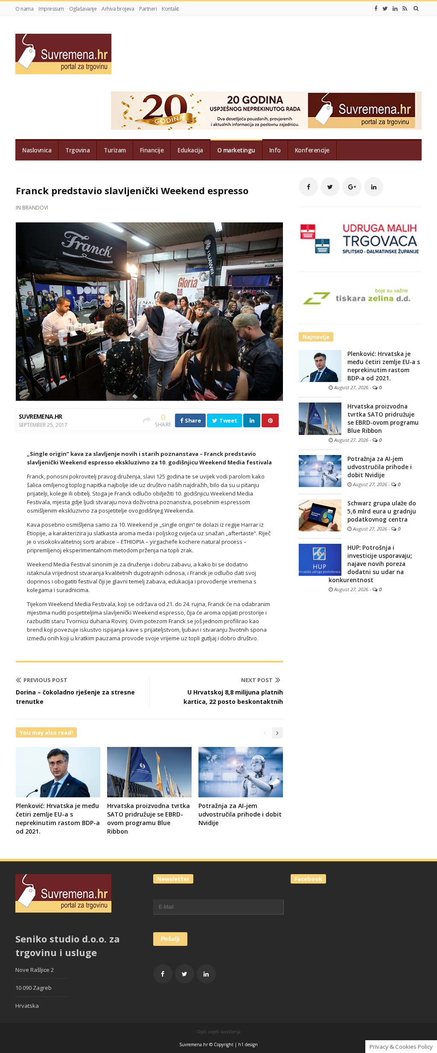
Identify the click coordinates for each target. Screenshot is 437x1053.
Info (275, 150)
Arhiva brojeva (118, 8)
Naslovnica (36, 150)
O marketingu (236, 150)
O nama (24, 8)
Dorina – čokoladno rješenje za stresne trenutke (75, 697)
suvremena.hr (40, 416)
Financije (152, 150)
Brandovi (35, 207)
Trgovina (77, 150)
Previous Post (45, 680)
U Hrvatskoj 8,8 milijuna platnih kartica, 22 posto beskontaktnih (233, 697)
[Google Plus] (351, 186)
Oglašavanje (83, 8)
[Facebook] (376, 8)
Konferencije (312, 150)
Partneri (148, 8)
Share (192, 420)
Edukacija (190, 150)
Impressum (51, 8)
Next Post (257, 680)
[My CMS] (63, 54)
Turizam (115, 150)
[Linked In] (395, 8)
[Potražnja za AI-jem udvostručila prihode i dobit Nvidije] (320, 470)
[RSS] (404, 8)
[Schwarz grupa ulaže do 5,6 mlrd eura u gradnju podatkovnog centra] (320, 515)
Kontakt (170, 8)
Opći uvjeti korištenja (219, 1032)
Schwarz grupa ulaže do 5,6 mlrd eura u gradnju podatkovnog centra (381, 511)
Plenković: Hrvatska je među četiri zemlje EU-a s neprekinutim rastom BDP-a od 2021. (58, 818)
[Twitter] (385, 8)
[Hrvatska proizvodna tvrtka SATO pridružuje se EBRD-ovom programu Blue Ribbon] (320, 418)
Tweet (227, 420)
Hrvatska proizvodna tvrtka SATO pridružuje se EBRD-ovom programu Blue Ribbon (148, 818)
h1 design (248, 1044)
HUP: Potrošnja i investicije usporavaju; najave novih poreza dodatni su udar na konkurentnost (370, 564)
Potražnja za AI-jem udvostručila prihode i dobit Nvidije (240, 814)
